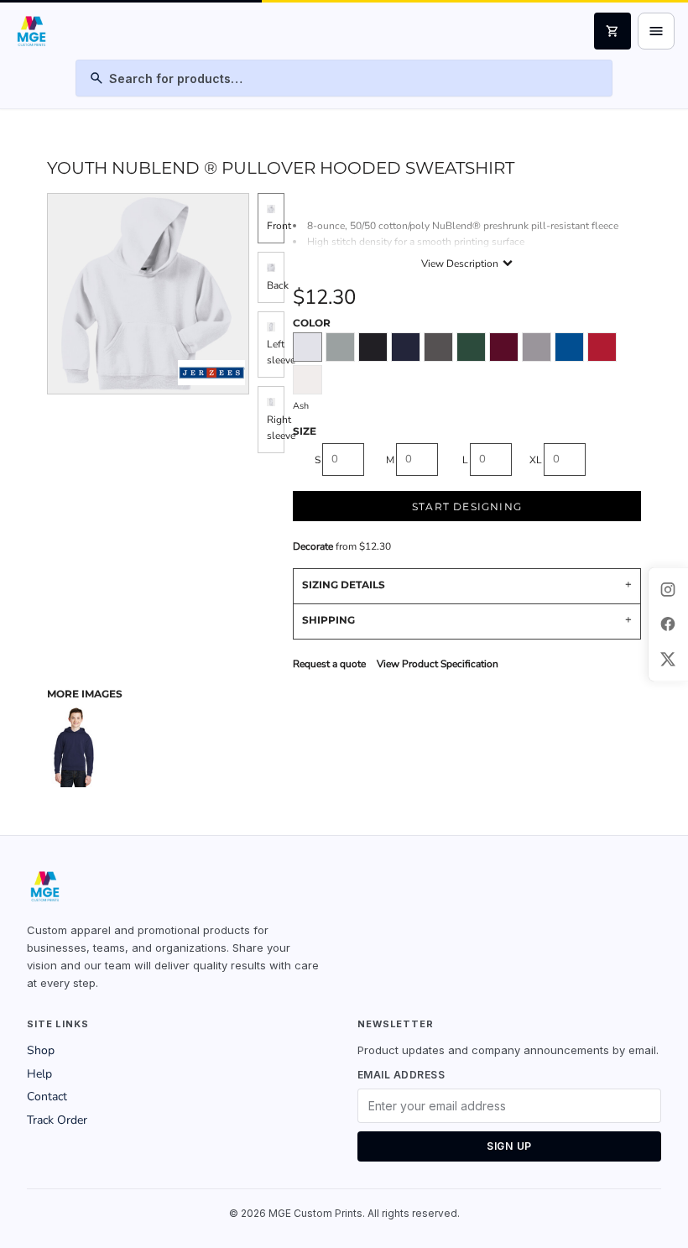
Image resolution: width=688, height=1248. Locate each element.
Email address (401, 1074)
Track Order (57, 1120)
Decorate (313, 546)
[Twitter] (668, 659)
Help (39, 1074)
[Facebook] (668, 624)
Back (278, 285)
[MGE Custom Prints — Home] (30, 31)
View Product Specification (437, 664)
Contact (47, 1096)
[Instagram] (668, 589)
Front (279, 225)
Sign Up (509, 1146)
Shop (41, 1050)
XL (535, 460)
